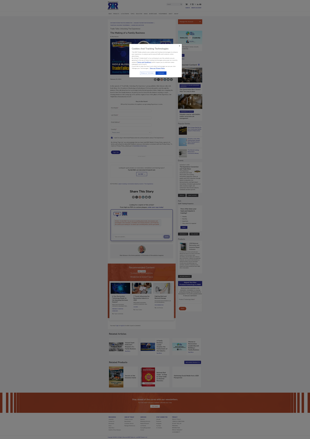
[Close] (179, 46)
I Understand (161, 73)
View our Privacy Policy (157, 68)
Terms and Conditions (144, 62)
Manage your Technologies (147, 73)
